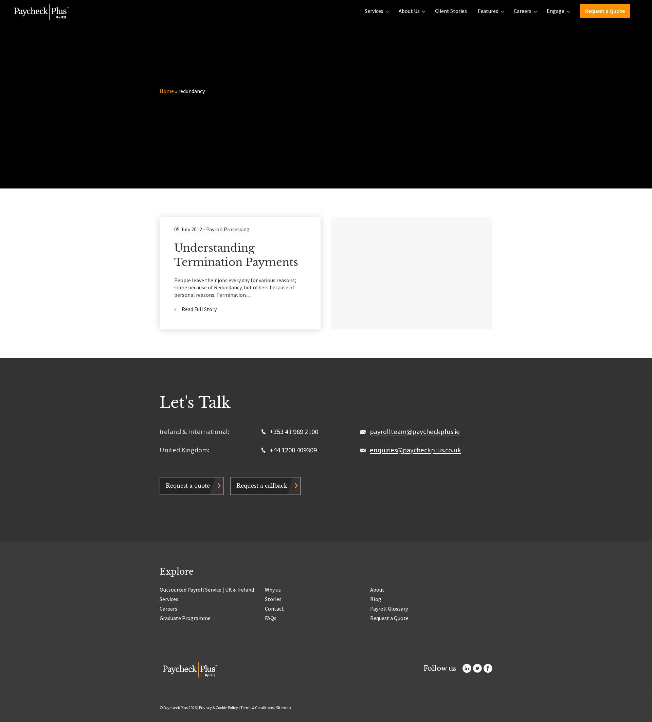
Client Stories (451, 10)
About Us (409, 10)
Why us (273, 589)
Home (167, 91)
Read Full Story (199, 309)
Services (374, 10)
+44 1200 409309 (292, 450)
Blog (375, 599)
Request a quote (188, 485)
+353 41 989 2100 (293, 431)
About (377, 589)
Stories (273, 599)
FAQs (270, 618)
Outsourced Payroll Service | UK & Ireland (207, 589)
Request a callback (261, 485)
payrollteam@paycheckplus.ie (415, 431)
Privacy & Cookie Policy (218, 707)
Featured (488, 10)
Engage (555, 10)
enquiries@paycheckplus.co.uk (415, 450)
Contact (274, 608)
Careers (522, 10)
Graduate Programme (185, 618)
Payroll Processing (228, 229)
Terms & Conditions (257, 707)
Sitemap (283, 707)
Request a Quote (605, 10)
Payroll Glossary (389, 608)
